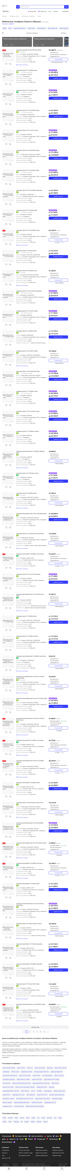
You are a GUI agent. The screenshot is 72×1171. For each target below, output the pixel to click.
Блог (3, 1155)
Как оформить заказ (24, 1155)
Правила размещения (42, 1155)
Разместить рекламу (41, 1153)
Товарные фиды (56, 1155)
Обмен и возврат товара (26, 1153)
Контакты (4, 1153)
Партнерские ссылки (58, 1153)
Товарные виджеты (57, 1150)
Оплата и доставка (24, 1150)
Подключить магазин (41, 1150)
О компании (5, 1150)
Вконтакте (5, 1158)
